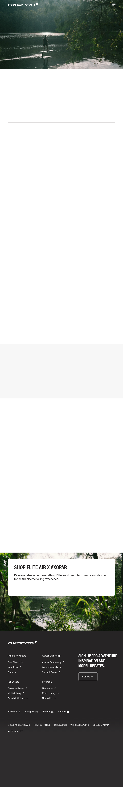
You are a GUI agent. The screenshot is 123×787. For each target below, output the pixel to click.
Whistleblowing (79, 724)
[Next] (114, 540)
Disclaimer (60, 724)
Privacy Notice (42, 724)
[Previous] (108, 540)
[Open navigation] (114, 4)
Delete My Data (101, 724)
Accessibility (15, 731)
